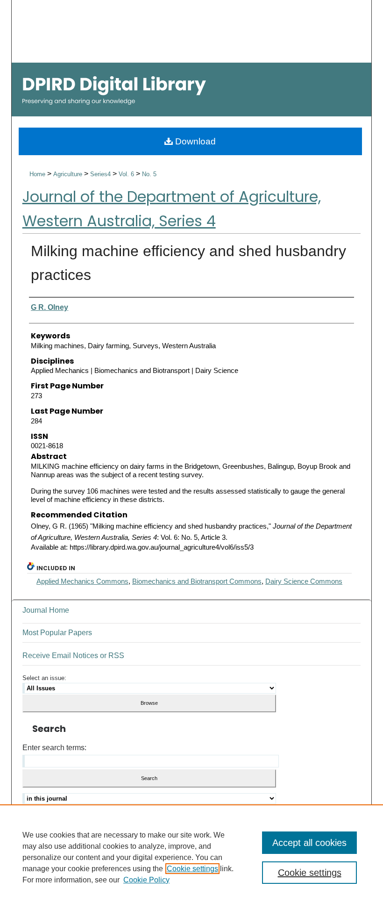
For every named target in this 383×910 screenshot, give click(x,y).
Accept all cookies (309, 843)
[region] (191, 857)
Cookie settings (192, 869)
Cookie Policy (146, 880)
